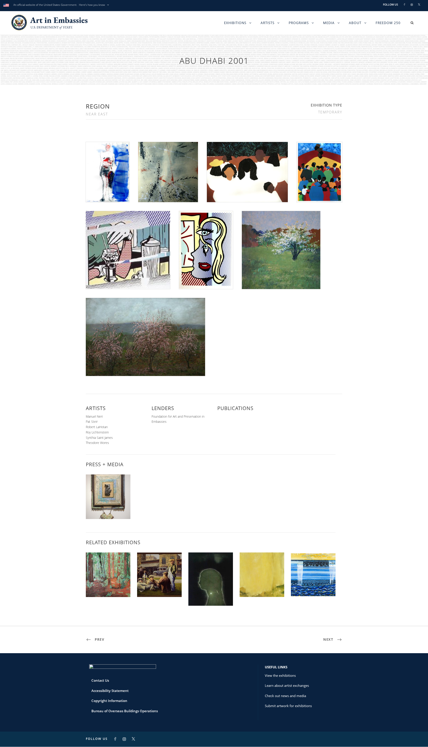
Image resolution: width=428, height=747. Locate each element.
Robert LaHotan (97, 427)
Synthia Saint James (99, 437)
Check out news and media (285, 696)
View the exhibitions (280, 675)
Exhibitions (235, 23)
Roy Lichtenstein (97, 432)
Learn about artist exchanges (287, 685)
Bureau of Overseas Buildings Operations (124, 711)
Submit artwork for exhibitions (288, 706)
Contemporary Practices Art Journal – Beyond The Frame (108, 505)
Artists (267, 23)
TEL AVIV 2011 (210, 596)
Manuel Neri (94, 416)
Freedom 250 (388, 23)
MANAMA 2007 (262, 587)
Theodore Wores (97, 443)
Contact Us (100, 680)
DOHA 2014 (313, 587)
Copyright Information (109, 700)
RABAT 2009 (159, 587)
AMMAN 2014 (108, 587)
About (355, 23)
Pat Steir (92, 421)
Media (329, 23)
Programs (299, 23)
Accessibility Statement (110, 690)
